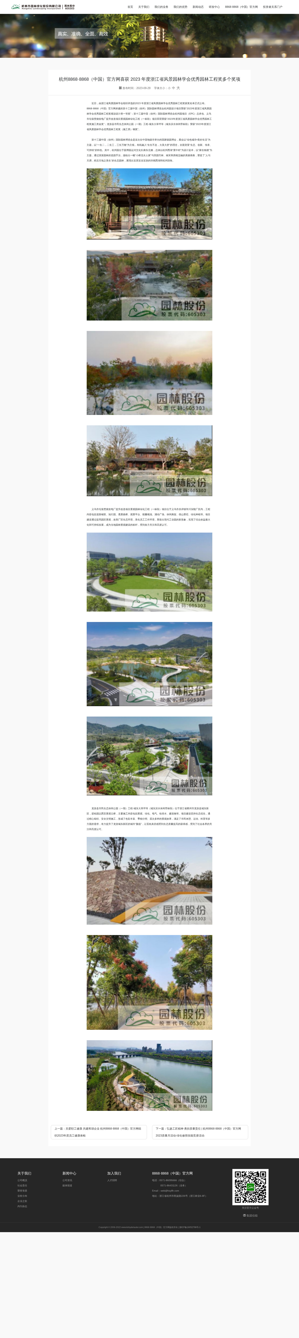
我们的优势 (180, 6)
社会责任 (22, 1185)
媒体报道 (67, 1185)
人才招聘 (112, 1180)
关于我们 (143, 6)
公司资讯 (67, 1180)
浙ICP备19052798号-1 (190, 1227)
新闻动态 (198, 6)
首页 (130, 6)
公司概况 (22, 1180)
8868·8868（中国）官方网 (241, 6)
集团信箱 (252, 1215)
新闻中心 (69, 1173)
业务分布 (22, 1195)
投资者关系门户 (272, 6)
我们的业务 (161, 6)
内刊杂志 (22, 1206)
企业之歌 (22, 1201)
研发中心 (214, 6)
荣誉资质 (22, 1190)
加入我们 (114, 1173)
